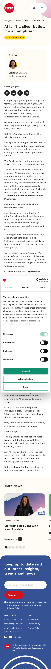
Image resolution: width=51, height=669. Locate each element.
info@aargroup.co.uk (13, 624)
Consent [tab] (9, 287)
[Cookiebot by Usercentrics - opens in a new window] (36, 280)
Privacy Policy (13, 608)
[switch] (44, 342)
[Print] (26, 93)
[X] (7, 93)
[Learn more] (24, 517)
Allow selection (25, 379)
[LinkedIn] (13, 93)
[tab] (6, 547)
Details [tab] (25, 287)
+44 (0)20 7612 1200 (13, 619)
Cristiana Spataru (18, 72)
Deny (25, 387)
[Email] (20, 93)
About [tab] (42, 287)
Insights (8, 20)
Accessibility (33, 619)
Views (18, 20)
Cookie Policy (34, 624)
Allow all (25, 371)
